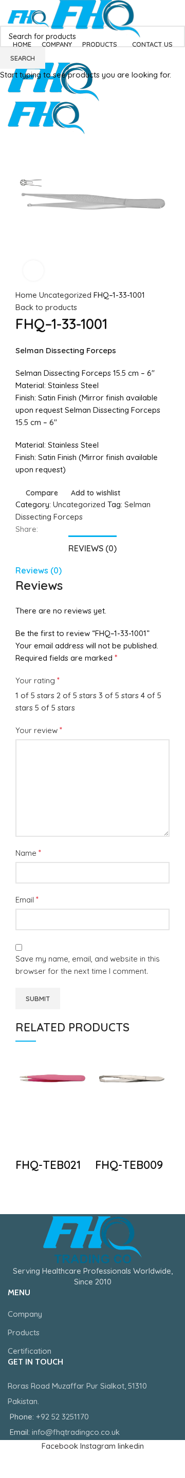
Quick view (56, 1118)
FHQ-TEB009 (129, 1165)
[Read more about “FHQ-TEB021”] (28, 1118)
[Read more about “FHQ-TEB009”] (108, 1118)
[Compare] (28, 1144)
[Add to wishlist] (56, 1144)
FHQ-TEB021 (48, 1165)
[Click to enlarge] (33, 270)
